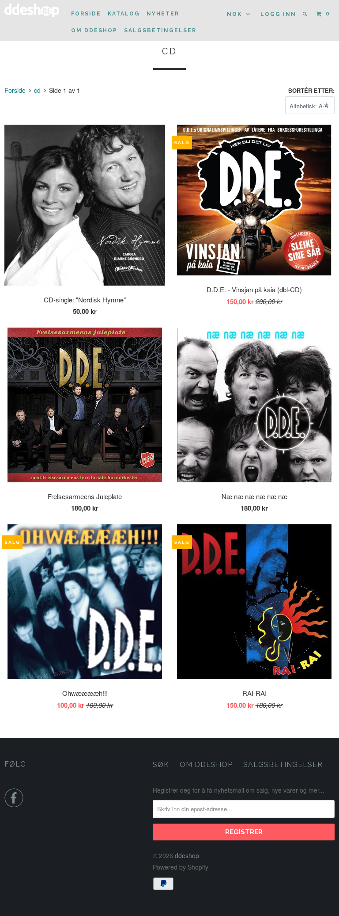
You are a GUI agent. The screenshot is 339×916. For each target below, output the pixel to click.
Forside (86, 14)
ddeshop (187, 855)
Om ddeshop (94, 30)
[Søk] (305, 14)
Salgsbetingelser (160, 30)
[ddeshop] (31, 10)
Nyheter (163, 14)
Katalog (124, 14)
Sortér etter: (311, 90)
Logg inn (278, 14)
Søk (161, 764)
